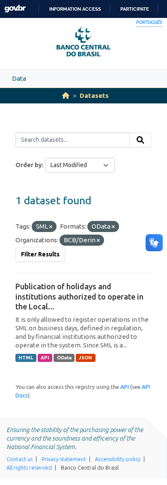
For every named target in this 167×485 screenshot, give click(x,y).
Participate (134, 9)
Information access (75, 9)
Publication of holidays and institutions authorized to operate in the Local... (79, 296)
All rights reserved (29, 467)
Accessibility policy (117, 459)
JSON (85, 357)
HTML (25, 357)
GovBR (15, 9)
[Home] (65, 95)
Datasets (94, 95)
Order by (28, 165)
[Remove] (50, 226)
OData (64, 357)
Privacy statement (64, 459)
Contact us (19, 459)
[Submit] (140, 140)
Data (19, 78)
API (45, 357)
